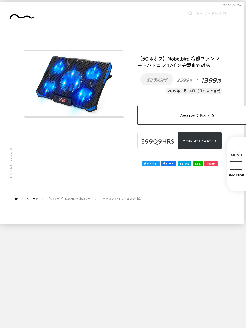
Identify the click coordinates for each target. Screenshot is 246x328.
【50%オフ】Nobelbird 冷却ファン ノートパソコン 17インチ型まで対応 (178, 62)
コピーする (200, 141)
